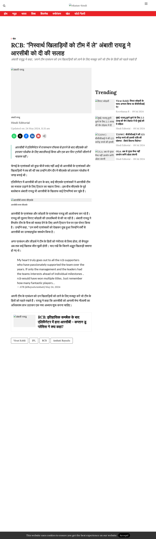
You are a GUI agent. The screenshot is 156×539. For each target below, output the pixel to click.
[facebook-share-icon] (26, 137)
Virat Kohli (20, 340)
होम (5, 13)
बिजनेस (44, 13)
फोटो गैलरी (80, 13)
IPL (34, 340)
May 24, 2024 (52, 286)
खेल (68, 13)
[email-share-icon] (38, 137)
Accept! (124, 535)
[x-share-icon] (20, 137)
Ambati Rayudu (61, 340)
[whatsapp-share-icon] (14, 137)
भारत (23, 13)
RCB (44, 340)
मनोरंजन (57, 13)
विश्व (33, 13)
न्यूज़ (14, 13)
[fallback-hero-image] (105, 104)
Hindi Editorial (20, 122)
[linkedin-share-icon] (32, 137)
